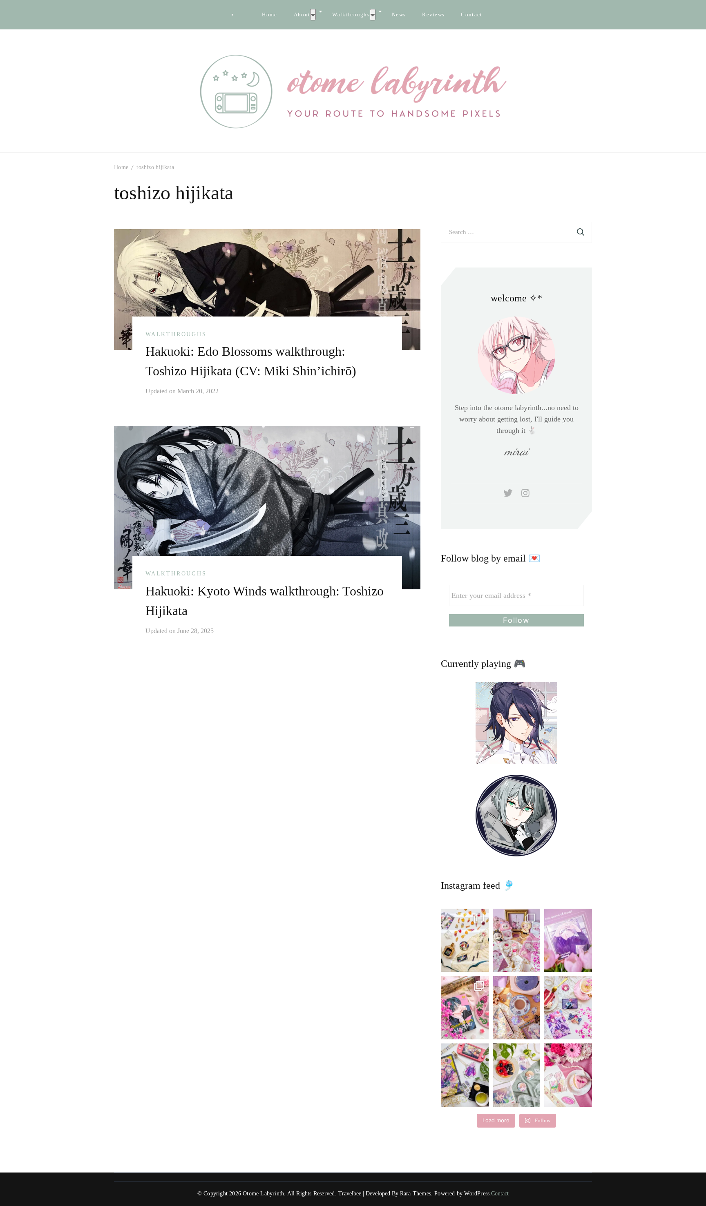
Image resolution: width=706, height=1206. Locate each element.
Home (269, 14)
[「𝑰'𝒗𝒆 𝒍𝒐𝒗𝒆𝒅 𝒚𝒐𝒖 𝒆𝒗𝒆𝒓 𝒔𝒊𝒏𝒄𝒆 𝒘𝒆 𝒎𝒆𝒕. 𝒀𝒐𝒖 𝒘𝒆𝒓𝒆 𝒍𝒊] (465, 1075)
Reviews (433, 14)
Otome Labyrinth (263, 1193)
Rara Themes (415, 1193)
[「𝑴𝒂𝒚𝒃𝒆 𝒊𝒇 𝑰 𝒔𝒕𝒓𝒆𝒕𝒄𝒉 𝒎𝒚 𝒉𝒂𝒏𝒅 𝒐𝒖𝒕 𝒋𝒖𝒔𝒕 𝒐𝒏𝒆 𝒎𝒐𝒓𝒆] (465, 1007)
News (399, 14)
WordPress (476, 1193)
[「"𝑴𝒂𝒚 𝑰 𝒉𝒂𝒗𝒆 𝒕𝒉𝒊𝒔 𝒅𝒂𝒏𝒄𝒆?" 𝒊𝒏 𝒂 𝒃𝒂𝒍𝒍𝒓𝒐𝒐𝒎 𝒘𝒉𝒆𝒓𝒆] (568, 1007)
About (302, 14)
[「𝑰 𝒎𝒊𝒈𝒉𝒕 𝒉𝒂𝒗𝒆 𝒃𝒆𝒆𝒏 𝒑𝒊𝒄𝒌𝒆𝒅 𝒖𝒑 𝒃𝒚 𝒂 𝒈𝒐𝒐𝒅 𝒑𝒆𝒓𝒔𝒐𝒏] (568, 940)
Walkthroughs (351, 14)
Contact (471, 14)
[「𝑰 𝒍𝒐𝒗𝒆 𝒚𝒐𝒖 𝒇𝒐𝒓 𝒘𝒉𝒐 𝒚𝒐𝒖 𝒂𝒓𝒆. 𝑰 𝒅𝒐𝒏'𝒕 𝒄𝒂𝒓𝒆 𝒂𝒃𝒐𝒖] (517, 1007)
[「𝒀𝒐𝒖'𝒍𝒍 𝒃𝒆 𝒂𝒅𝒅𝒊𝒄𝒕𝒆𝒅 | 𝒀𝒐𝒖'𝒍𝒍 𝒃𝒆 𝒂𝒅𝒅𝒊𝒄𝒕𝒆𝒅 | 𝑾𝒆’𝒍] (568, 1075)
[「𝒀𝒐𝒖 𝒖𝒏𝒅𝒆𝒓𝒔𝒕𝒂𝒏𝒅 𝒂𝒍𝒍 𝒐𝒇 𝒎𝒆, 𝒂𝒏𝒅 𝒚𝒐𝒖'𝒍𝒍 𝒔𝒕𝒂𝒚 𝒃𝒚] (517, 940)
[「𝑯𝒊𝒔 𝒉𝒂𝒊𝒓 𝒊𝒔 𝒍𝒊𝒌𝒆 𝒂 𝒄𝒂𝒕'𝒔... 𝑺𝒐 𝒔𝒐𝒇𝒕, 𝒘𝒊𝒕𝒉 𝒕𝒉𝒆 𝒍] (517, 1075)
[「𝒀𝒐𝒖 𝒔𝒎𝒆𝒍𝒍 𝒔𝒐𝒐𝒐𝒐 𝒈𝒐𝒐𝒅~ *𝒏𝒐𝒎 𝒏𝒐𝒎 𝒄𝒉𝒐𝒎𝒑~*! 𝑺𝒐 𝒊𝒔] (465, 940)
